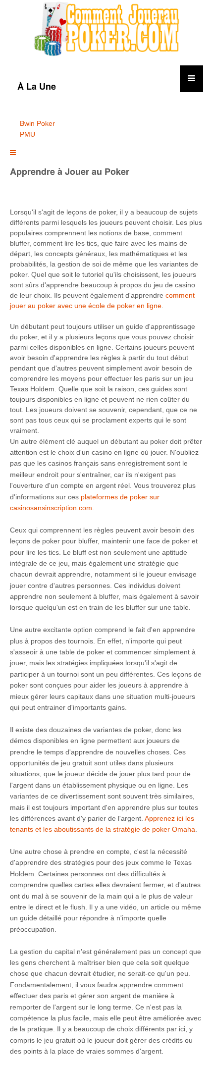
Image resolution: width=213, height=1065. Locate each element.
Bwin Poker (37, 123)
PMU (27, 134)
